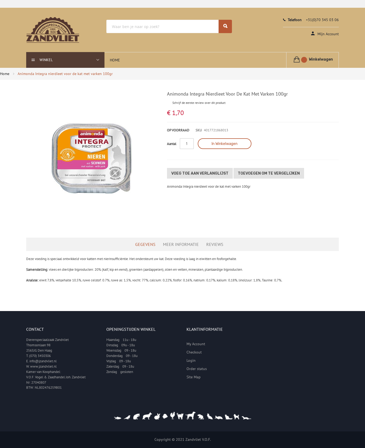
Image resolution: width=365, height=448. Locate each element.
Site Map (194, 377)
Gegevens (145, 244)
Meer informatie (181, 244)
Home (4, 73)
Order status (197, 368)
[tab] (148, 244)
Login (191, 360)
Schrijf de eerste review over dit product (199, 103)
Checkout (194, 352)
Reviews (214, 244)
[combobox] (169, 26)
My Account (196, 343)
